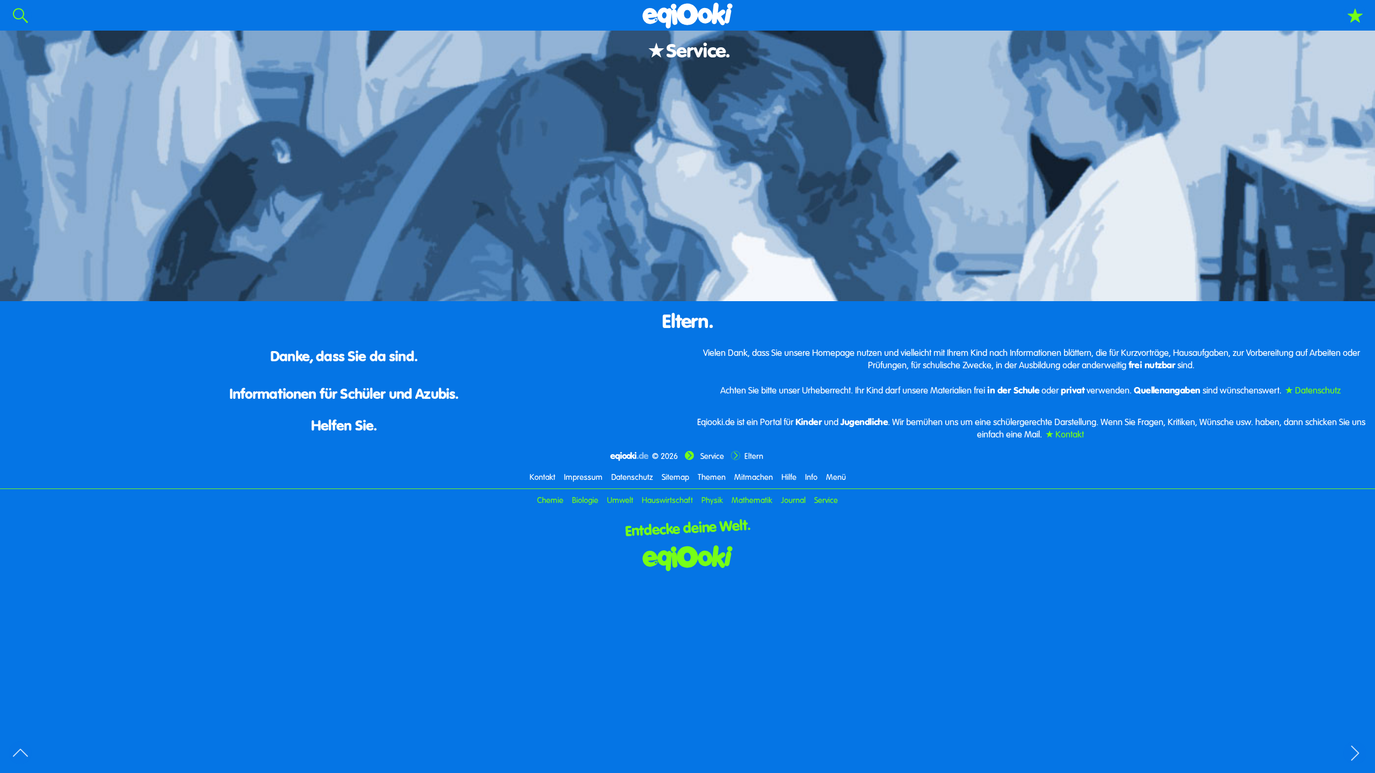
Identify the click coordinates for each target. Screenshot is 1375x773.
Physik (712, 499)
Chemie (550, 499)
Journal (793, 499)
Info (811, 476)
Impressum (583, 476)
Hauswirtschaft (668, 499)
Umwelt (620, 499)
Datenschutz (1318, 390)
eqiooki (629, 455)
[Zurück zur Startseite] (688, 558)
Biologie (585, 499)
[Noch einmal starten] (688, 15)
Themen (712, 476)
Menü (836, 476)
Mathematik (752, 499)
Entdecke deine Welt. (687, 526)
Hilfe (789, 476)
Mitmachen (753, 476)
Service (712, 455)
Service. (698, 50)
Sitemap (675, 476)
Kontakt (1069, 434)
